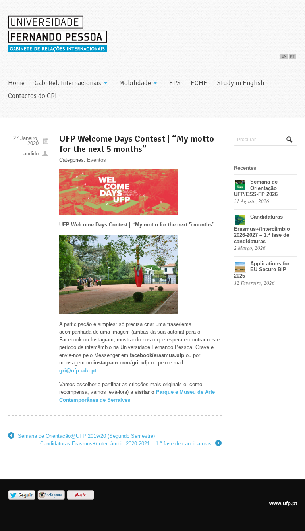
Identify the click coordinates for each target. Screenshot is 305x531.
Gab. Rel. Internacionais (68, 83)
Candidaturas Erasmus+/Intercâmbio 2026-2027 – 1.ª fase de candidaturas (262, 229)
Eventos (96, 160)
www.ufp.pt (283, 503)
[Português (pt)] (292, 55)
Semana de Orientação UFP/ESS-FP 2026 (256, 188)
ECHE (199, 83)
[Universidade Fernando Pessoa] (57, 49)
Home (16, 83)
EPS (175, 83)
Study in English (240, 83)
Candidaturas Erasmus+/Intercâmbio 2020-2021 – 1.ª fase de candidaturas (130, 444)
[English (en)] (284, 55)
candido (30, 154)
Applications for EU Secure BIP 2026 (262, 270)
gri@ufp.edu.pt (77, 371)
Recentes (245, 168)
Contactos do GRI (32, 96)
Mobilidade (135, 83)
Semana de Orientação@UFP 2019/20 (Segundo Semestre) (81, 436)
